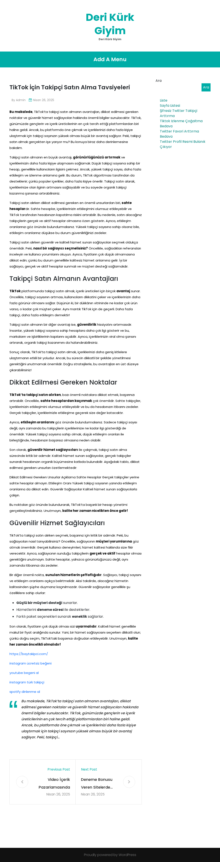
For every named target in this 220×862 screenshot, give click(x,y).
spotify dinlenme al (24, 691)
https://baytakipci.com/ (28, 654)
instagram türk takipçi (26, 682)
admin (21, 100)
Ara (159, 80)
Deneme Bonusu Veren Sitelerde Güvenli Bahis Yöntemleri (96, 784)
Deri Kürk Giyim (110, 24)
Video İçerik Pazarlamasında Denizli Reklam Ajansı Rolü (54, 784)
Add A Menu (110, 59)
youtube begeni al (24, 672)
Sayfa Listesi (170, 105)
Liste (163, 100)
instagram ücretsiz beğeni (30, 663)
